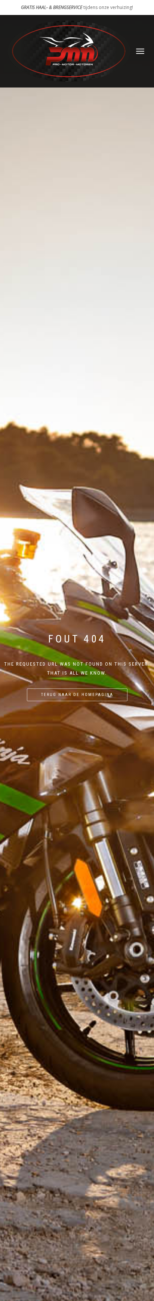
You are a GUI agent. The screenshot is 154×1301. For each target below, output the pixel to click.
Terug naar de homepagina (77, 694)
